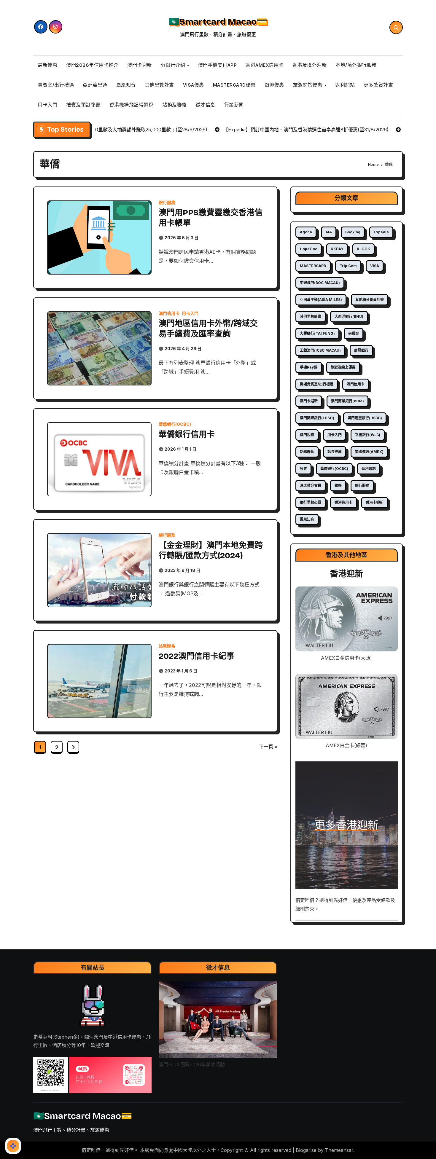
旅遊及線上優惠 (343, 367)
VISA (374, 266)
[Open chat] (13, 1146)
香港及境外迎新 (309, 65)
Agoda (306, 232)
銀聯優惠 (274, 85)
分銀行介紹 (174, 65)
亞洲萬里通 (95, 85)
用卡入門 (47, 105)
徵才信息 (205, 105)
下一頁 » (268, 747)
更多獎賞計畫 (378, 85)
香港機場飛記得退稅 (131, 105)
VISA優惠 (193, 85)
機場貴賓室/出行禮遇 (316, 384)
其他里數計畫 (159, 85)
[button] (50, 1075)
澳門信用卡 (169, 313)
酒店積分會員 (310, 485)
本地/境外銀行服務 (356, 65)
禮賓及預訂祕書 (83, 105)
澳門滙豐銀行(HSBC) (365, 418)
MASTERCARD (313, 266)
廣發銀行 (361, 350)
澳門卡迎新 (139, 65)
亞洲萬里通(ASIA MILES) (321, 299)
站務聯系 (167, 646)
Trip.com (348, 266)
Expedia (381, 232)
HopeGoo (308, 249)
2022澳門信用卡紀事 (196, 656)
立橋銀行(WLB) (367, 435)
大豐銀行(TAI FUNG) (317, 333)
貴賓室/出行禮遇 (56, 85)
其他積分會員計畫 (369, 299)
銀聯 (338, 485)
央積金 (353, 333)
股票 (303, 468)
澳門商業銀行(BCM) (347, 401)
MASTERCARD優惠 (234, 85)
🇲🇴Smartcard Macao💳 (218, 21)
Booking (352, 232)
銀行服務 (167, 202)
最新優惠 (47, 65)
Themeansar (339, 1150)
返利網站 (345, 85)
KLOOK (363, 249)
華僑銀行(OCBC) (175, 424)
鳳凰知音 (126, 85)
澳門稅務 (307, 435)
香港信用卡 (343, 502)
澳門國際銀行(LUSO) (317, 418)
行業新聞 (234, 105)
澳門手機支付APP (217, 65)
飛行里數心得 (310, 502)
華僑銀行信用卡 (187, 434)
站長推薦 (334, 451)
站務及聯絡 (174, 105)
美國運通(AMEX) (369, 451)
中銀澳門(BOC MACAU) (320, 282)
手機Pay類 (308, 367)
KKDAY (337, 249)
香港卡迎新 (375, 502)
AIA (328, 232)
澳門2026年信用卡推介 (92, 65)
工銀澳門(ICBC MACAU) (320, 350)
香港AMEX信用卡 (265, 65)
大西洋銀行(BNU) (349, 316)
